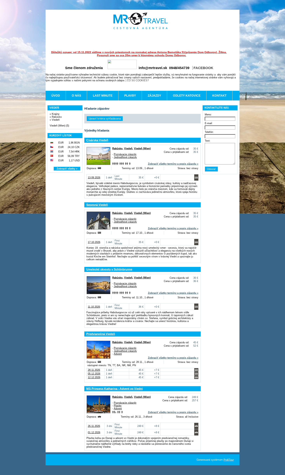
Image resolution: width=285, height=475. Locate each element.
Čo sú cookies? (138, 80)
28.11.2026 (94, 370)
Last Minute (102, 95)
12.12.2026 (94, 377)
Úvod (55, 95)
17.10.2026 (94, 242)
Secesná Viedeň (97, 204)
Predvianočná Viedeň (100, 334)
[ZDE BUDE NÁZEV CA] (140, 21)
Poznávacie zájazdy (125, 154)
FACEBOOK (203, 68)
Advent (118, 353)
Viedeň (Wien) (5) (59, 125)
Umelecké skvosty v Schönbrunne (109, 269)
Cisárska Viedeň (97, 140)
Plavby (130, 95)
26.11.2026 (94, 426)
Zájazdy (154, 95)
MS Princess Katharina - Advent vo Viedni (114, 388)
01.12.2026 (94, 432)
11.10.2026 (94, 306)
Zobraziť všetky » (67, 168)
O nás (76, 95)
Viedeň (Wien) (142, 148)
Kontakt (219, 95)
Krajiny (56, 113)
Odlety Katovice (186, 95)
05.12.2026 (94, 373)
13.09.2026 (94, 177)
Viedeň (56, 119)
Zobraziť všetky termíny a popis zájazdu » (173, 163)
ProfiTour (229, 459)
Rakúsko (57, 116)
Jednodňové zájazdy (125, 157)
